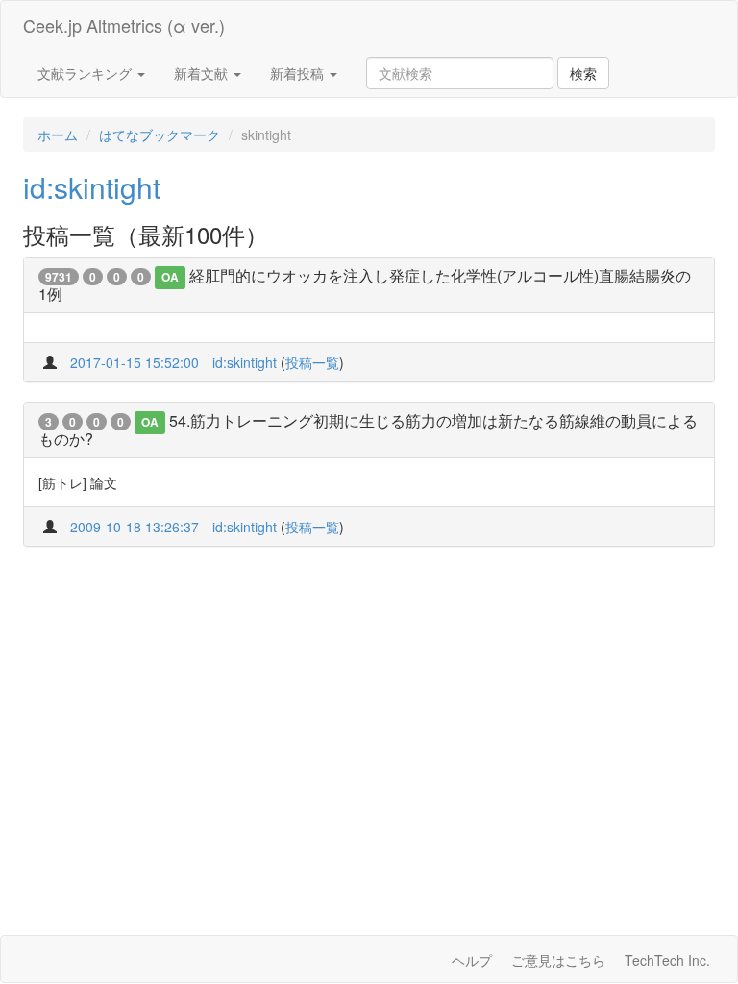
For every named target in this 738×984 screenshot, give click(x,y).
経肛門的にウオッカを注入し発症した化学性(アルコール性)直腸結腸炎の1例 (364, 284)
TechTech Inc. (667, 960)
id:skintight (91, 187)
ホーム (57, 134)
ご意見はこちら (558, 960)
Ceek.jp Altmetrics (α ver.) (124, 24)
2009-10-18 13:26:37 (134, 526)
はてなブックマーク (159, 134)
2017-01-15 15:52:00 (134, 362)
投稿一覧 (312, 362)
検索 (583, 73)
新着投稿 (299, 73)
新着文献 (203, 73)
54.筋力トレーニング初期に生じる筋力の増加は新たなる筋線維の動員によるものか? (368, 429)
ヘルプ (472, 960)
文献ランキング (86, 73)
